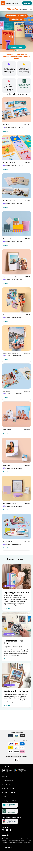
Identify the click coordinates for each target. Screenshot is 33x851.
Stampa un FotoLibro (16, 47)
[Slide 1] (15, 50)
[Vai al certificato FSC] (10, 813)
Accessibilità (8, 847)
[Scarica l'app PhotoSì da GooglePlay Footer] (20, 771)
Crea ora (7, 608)
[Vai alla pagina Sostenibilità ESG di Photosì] (10, 807)
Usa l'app (27, 3)
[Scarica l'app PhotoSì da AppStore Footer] (8, 771)
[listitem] (16, 115)
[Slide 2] (17, 50)
